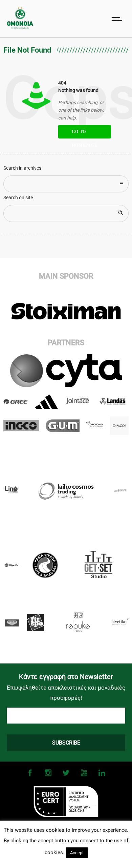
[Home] (20, 27)
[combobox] (66, 183)
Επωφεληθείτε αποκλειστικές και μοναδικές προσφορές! (66, 692)
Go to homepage (84, 133)
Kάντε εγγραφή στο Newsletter (66, 677)
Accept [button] (77, 852)
